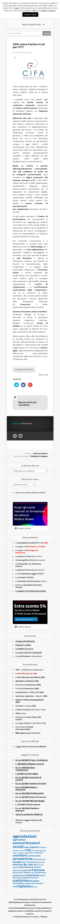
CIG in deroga (37, 851)
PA (30, 870)
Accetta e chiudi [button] (30, 14)
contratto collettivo (34, 853)
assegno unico (18, 851)
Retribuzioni (28, 684)
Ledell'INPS (29, 573)
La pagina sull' (26, 551)
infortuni (18, 864)
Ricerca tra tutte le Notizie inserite (30, 492)
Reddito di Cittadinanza (35, 872)
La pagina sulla (30, 546)
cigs (14, 853)
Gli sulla (28, 565)
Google (15, 436)
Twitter (20, 436)
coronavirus (23, 858)
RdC (22, 872)
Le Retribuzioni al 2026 (26, 673)
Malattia (37, 867)
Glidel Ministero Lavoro (30, 560)
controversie (33, 855)
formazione (39, 862)
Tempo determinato (34, 883)
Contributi (27, 688)
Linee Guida (24, 728)
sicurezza (32, 875)
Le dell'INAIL (24, 577)
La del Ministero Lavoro (28, 556)
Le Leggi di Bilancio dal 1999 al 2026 (30, 723)
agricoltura (19, 839)
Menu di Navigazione (31, 25)
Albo (27, 733)
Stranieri (34, 880)
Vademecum (28, 718)
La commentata (28, 656)
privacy (16, 872)
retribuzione (19, 875)
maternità (18, 870)
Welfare (35, 887)
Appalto (34, 847)
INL (25, 864)
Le (30, 677)
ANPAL (27, 847)
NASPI (25, 870)
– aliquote (31, 696)
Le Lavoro (31, 581)
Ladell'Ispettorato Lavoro (29, 570)
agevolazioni (25, 836)
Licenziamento (25, 867)
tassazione (18, 883)
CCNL (28, 850)
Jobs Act (33, 864)
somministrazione (30, 877)
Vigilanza (24, 886)
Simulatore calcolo (25, 706)
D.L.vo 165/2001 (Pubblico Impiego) (27, 809)
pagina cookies (48, 10)
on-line (20, 713)
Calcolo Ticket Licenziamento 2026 (29, 700)
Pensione (38, 870)
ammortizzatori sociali (26, 844)
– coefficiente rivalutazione (29, 669)
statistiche (21, 880)
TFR (15, 886)
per (29, 692)
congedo (20, 853)
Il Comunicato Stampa (24, 369)
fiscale (30, 862)
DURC (24, 862)
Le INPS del (31, 542)
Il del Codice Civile (30, 709)
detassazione (39, 859)
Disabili (17, 862)
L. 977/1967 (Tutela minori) (27, 804)
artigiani (43, 847)
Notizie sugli (28, 586)
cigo (44, 851)
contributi (20, 855)
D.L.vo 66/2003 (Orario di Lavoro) (30, 797)
